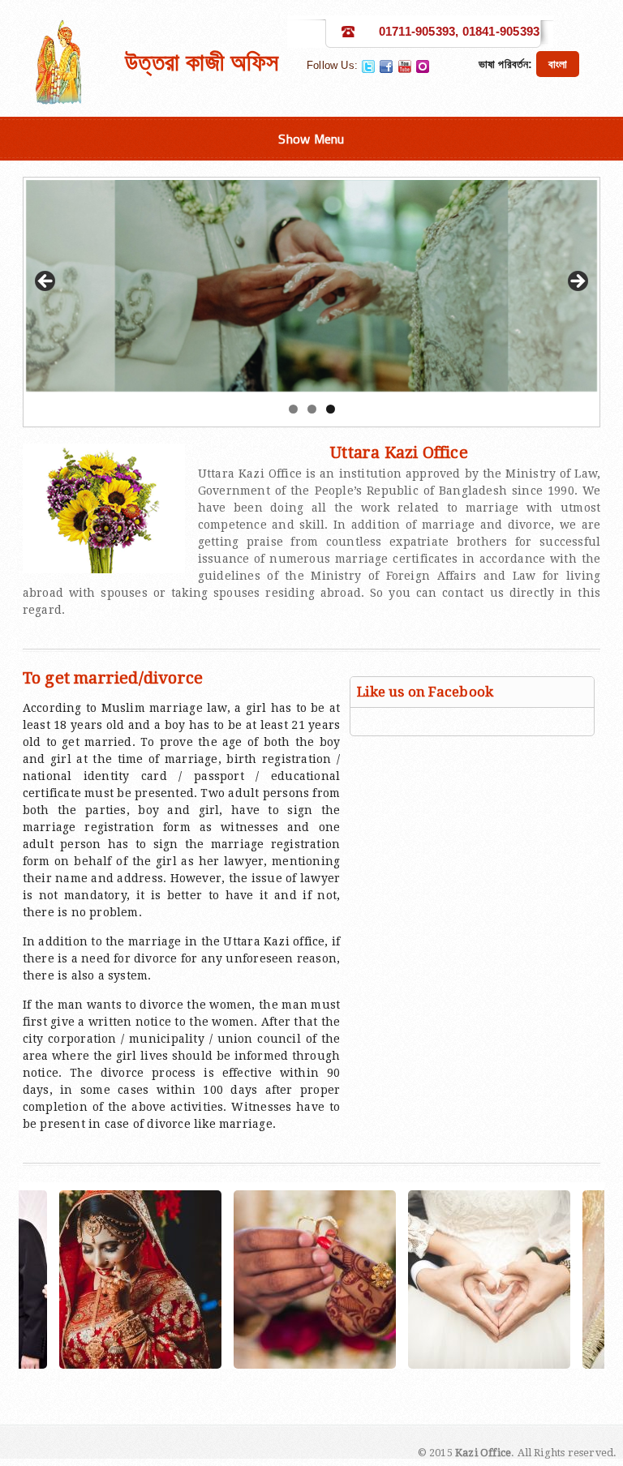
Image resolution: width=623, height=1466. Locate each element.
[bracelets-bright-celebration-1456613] (246, 1279)
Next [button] (577, 282)
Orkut (422, 66)
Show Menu (311, 138)
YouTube (404, 66)
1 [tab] (293, 409)
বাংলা (557, 64)
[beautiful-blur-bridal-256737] (420, 1279)
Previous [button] (46, 282)
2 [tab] (311, 409)
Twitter (368, 66)
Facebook (386, 66)
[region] (312, 286)
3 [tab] (330, 409)
